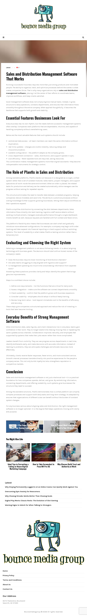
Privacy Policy (8, 575)
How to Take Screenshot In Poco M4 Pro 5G (43, 465)
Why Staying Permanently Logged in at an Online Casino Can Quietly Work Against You (41, 487)
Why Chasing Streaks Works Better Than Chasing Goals (28, 496)
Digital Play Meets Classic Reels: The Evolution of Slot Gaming (31, 500)
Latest (8, 67)
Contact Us (7, 589)
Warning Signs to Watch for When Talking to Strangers (28, 505)
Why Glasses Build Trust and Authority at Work (68, 465)
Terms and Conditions (12, 580)
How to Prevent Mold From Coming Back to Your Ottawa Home (64, 426)
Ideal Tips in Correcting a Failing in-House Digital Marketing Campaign (18, 466)
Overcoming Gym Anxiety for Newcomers (22, 491)
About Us (7, 584)
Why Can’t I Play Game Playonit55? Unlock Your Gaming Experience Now (23, 426)
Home (5, 571)
